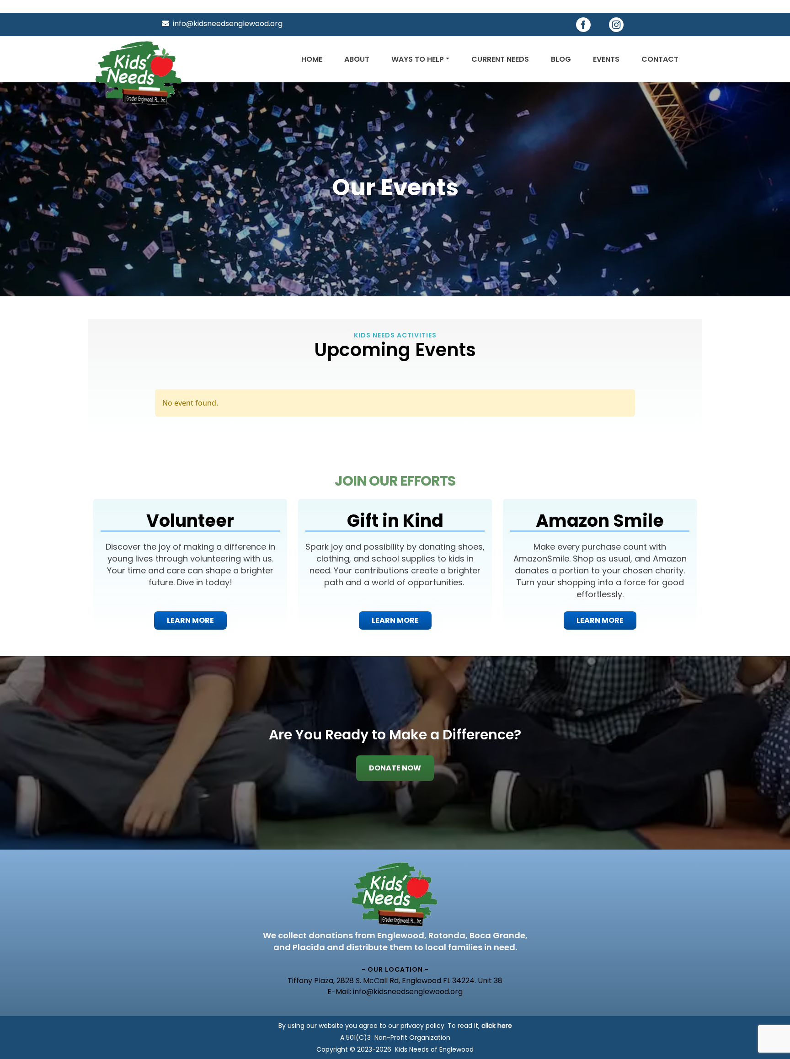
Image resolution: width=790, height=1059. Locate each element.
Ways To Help (417, 59)
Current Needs (500, 59)
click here (496, 1025)
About (356, 59)
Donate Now (395, 768)
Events (606, 59)
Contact (659, 59)
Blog (561, 59)
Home (311, 59)
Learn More (190, 620)
